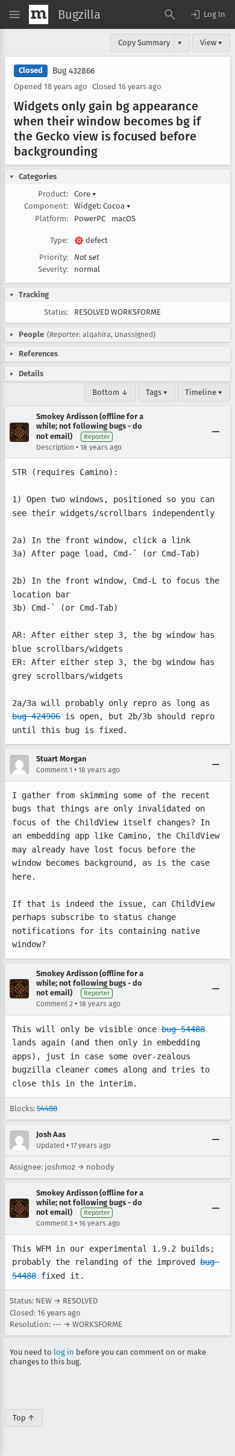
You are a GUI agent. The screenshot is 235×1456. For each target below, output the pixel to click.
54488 (47, 1108)
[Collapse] (215, 432)
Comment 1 (54, 770)
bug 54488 (183, 1029)
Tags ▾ (157, 392)
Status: (56, 312)
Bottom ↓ (110, 392)
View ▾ (211, 42)
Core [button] (85, 193)
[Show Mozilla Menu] (38, 14)
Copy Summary (144, 42)
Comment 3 (54, 1223)
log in (64, 1352)
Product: (53, 193)
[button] (207, 14)
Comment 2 (54, 1004)
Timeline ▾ (203, 392)
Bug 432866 (73, 71)
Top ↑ (24, 1417)
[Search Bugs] (170, 14)
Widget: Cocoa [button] (102, 205)
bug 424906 (36, 716)
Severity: (53, 269)
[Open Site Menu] (14, 14)
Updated (50, 1145)
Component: (46, 205)
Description (55, 447)
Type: (59, 240)
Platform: (51, 218)
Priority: (53, 257)
